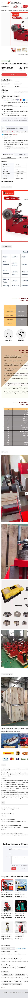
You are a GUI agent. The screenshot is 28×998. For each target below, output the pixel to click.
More (2, 987)
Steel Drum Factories (20, 974)
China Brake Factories (7, 974)
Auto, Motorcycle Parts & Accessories (12, 10)
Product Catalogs (22, 948)
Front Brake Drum (6, 977)
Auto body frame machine (20, 954)
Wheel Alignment (21, 967)
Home (2, 10)
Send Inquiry (14, 75)
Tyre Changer (6, 967)
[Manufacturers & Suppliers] (14, 2)
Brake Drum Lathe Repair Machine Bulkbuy (12, 984)
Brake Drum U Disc (17, 977)
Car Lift (13, 967)
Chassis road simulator (6, 954)
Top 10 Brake (18, 981)
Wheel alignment (5, 951)
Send (14, 868)
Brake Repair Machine (7, 981)
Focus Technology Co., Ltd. (18, 992)
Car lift (16, 951)
